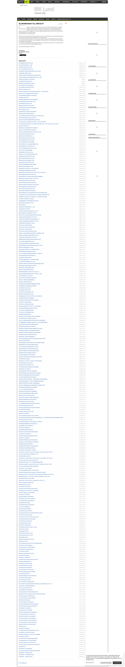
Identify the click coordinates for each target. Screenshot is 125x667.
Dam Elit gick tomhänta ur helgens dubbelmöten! (29, 397)
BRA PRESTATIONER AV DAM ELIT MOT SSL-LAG (29, 271)
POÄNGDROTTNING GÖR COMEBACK (26, 298)
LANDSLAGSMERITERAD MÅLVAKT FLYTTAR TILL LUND (30, 273)
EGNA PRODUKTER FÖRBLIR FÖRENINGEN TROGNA (29, 283)
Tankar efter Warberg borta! (24, 600)
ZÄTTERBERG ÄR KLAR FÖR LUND (26, 63)
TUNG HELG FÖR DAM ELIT (24, 340)
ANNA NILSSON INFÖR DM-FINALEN (26, 113)
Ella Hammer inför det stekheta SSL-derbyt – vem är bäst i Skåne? (32, 121)
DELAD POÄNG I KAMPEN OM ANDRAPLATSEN (28, 324)
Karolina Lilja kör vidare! (24, 529)
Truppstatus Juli (22, 646)
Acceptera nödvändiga (106, 662)
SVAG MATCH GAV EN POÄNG (25, 257)
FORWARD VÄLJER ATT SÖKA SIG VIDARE (27, 334)
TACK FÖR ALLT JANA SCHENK (25, 229)
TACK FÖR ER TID (22, 204)
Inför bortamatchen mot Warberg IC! (26, 602)
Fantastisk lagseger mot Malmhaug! (26, 496)
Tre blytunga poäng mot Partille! (25, 563)
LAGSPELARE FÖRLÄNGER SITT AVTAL (27, 223)
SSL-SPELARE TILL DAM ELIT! (25, 433)
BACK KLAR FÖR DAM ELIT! (24, 427)
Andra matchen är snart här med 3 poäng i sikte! (29, 516)
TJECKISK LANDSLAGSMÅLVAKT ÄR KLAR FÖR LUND (30, 131)
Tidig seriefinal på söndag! (24, 502)
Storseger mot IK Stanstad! (24, 494)
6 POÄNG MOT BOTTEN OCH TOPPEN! (26, 478)
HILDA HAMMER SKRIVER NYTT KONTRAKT (28, 95)
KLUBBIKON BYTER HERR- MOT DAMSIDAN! (28, 371)
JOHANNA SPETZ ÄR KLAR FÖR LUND (27, 156)
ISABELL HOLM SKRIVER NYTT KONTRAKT (27, 129)
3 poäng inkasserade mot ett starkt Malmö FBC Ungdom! (30, 512)
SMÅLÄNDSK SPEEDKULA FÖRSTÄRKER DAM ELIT (29, 330)
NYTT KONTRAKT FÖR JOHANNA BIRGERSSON (28, 144)
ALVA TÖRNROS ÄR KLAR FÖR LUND (26, 87)
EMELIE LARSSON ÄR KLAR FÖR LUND (27, 138)
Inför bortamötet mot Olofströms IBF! (26, 581)
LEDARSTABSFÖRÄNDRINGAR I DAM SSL (27, 170)
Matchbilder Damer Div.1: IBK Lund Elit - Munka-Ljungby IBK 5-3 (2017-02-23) (34, 476)
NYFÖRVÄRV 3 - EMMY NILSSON (25, 652)
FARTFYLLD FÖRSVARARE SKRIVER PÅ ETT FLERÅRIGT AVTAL (31, 233)
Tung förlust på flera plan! (24, 555)
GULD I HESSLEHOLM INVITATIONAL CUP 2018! (28, 346)
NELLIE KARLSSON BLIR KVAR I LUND (26, 134)
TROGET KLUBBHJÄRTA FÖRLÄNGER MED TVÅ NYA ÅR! (30, 356)
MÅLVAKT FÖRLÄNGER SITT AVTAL (26, 247)
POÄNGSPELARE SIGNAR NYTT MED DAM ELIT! (28, 446)
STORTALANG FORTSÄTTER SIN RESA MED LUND (29, 219)
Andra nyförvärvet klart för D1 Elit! (26, 533)
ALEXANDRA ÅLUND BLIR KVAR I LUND (27, 101)
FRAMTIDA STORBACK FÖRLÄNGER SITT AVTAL (29, 235)
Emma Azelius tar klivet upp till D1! (26, 589)
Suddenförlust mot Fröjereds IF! (25, 567)
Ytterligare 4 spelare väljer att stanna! (26, 539)
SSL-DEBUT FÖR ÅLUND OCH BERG (26, 198)
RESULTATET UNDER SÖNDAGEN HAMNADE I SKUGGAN (30, 328)
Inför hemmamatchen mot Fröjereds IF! (27, 614)
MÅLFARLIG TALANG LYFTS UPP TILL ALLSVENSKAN (30, 306)
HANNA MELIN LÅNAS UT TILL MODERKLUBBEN (29, 249)
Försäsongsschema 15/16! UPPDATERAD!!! (28, 640)
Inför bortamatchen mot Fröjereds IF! (26, 569)
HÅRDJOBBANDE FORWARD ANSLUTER (27, 251)
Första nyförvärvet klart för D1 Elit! (26, 535)
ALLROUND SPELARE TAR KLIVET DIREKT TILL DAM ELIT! (30, 421)
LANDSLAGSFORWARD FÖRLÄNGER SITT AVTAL (29, 243)
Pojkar (43, 1)
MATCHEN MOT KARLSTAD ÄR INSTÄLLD (27, 190)
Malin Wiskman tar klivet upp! (25, 525)
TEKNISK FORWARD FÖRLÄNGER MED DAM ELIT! (29, 350)
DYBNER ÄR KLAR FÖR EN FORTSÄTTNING (27, 111)
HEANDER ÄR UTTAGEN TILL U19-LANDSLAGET (29, 168)
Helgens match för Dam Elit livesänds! (27, 395)
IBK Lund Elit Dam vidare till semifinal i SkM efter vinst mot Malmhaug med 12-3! (35, 583)
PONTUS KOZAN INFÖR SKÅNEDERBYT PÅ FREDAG (29, 119)
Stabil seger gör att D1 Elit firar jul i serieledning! (28, 490)
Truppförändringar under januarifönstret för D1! (28, 559)
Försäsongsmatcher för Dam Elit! (25, 419)
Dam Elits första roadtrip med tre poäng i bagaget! (29, 407)
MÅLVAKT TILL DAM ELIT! (24, 413)
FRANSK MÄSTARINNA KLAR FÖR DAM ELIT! (28, 423)
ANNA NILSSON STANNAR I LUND (26, 136)
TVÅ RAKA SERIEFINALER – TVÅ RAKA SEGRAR (29, 259)
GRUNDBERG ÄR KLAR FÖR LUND (26, 152)
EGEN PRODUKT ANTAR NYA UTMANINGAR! (28, 391)
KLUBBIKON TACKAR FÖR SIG (25, 314)
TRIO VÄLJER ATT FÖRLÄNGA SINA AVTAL (27, 277)
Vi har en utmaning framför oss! (25, 587)
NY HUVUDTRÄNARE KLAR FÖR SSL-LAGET (28, 148)
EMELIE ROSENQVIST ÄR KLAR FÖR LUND (27, 186)
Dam (26, 1)
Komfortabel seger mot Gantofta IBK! (26, 504)
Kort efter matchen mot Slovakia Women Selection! (29, 644)
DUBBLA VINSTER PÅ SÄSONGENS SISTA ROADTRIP (29, 332)
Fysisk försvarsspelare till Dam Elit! (26, 405)
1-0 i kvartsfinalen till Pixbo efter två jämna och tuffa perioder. (31, 115)
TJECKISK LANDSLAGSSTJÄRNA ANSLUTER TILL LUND (30, 77)
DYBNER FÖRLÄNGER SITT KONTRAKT (27, 79)
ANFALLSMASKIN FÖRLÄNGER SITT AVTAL (28, 213)
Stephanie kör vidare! (23, 541)
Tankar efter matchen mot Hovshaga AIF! (27, 616)
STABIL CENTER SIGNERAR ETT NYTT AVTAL (28, 217)
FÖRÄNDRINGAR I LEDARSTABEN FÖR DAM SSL (29, 200)
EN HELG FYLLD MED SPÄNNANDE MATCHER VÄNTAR (30, 215)
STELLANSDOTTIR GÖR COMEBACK (26, 85)
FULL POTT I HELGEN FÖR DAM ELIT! (26, 389)
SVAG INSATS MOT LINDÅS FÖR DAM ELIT (27, 318)
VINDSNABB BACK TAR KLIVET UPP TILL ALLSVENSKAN (30, 296)
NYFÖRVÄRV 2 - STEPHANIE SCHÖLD (26, 654)
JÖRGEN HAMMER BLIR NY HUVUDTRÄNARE (28, 99)
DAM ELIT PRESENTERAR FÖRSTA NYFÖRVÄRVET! (29, 375)
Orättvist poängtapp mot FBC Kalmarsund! (27, 575)
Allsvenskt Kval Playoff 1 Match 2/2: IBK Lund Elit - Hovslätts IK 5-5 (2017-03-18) (35, 464)
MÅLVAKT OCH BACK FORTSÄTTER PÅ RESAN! (28, 431)
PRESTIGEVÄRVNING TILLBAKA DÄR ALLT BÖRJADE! (30, 373)
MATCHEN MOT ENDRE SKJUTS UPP (26, 202)
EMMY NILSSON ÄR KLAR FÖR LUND (26, 105)
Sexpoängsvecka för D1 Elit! (24, 484)
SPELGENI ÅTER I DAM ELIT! (24, 358)
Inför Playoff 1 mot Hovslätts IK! (25, 468)
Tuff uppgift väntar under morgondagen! (27, 518)
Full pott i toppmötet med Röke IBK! (26, 482)
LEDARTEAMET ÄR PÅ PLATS (25, 290)
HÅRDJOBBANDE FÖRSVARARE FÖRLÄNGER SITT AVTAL (31, 245)
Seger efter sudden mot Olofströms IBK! (27, 624)
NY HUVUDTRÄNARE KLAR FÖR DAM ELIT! (27, 377)
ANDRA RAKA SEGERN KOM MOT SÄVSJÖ (27, 265)
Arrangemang (65, 1)
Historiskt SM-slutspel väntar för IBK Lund (27, 117)
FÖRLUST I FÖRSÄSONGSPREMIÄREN (26, 279)
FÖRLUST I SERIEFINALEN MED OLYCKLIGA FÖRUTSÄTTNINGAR (32, 320)
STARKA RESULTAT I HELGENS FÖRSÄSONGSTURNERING (31, 176)
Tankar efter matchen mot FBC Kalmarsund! (28, 620)
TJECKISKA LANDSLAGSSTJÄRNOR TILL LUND (28, 211)
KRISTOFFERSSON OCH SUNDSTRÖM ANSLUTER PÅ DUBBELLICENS (33, 192)
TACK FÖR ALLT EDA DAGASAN (25, 225)
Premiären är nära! (22, 626)
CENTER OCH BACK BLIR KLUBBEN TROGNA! (28, 435)
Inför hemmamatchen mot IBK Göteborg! (27, 597)
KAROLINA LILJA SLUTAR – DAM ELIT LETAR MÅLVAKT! (30, 360)
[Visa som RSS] (66, 23)
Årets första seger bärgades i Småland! (27, 571)
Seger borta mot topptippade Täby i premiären (28, 93)
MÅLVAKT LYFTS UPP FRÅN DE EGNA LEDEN (28, 154)
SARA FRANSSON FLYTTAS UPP (25, 103)
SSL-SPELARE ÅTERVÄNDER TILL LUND (27, 261)
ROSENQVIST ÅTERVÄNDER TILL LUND (27, 206)
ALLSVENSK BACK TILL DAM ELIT (26, 275)
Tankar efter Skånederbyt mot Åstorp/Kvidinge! (28, 604)
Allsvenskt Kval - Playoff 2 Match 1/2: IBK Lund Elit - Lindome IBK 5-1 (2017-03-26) (35, 458)
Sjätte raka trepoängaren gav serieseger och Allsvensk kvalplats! (32, 472)
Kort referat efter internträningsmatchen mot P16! (29, 630)
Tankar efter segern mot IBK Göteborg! (27, 595)
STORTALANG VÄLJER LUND (25, 287)
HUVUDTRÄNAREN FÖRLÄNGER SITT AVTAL (28, 308)
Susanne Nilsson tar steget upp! (25, 520)
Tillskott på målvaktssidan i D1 (25, 561)
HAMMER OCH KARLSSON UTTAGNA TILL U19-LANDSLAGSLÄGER (33, 196)
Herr (31, 1)
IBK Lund (21, 1)
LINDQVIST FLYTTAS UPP (24, 125)
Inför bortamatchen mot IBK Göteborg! (27, 547)
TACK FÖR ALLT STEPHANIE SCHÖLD (26, 312)
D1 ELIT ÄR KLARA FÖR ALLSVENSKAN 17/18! (28, 454)
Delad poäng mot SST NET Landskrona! (27, 498)
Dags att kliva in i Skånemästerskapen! (27, 585)
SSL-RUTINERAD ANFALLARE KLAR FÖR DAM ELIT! (29, 403)
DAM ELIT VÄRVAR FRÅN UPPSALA (26, 269)
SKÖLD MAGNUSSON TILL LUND (25, 65)
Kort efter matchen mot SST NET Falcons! (27, 642)
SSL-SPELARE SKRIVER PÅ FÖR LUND (26, 241)
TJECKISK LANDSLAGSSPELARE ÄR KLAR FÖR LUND (30, 75)
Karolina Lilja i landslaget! (24, 628)
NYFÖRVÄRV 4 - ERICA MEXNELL (25, 648)
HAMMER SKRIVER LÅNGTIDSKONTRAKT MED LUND (30, 239)
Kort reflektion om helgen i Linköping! (26, 632)
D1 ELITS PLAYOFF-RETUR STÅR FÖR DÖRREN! (28, 466)
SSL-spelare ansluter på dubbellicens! (27, 500)
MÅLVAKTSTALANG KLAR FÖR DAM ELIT (27, 326)
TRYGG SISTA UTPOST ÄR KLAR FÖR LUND (28, 231)
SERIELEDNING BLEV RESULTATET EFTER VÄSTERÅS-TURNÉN (31, 342)
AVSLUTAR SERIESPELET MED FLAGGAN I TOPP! (29, 470)
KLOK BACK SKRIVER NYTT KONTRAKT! (27, 354)
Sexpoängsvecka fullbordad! (25, 508)
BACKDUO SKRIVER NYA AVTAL (25, 281)
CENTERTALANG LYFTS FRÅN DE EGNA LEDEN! (28, 348)
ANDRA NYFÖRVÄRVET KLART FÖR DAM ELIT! (28, 439)
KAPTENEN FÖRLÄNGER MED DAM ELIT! (27, 448)
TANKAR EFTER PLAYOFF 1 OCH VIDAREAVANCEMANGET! (31, 462)
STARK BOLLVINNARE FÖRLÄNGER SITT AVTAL (28, 221)
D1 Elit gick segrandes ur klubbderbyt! (27, 492)
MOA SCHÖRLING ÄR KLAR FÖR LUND (27, 188)
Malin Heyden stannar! (23, 537)
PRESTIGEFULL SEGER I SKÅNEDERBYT (27, 336)
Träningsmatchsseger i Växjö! (25, 523)
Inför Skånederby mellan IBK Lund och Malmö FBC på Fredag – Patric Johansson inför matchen (38, 123)
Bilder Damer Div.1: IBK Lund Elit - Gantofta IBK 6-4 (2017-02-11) (32, 480)
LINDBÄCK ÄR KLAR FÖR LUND (25, 67)
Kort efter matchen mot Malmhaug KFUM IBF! (28, 638)
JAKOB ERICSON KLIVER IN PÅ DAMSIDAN (27, 107)
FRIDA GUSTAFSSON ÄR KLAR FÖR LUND (27, 182)
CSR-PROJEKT (75, 1)
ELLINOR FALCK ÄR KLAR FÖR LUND (26, 162)
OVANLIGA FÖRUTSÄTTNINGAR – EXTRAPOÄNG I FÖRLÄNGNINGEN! (33, 379)
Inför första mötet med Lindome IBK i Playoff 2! (28, 460)
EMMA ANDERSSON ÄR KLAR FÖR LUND (27, 174)
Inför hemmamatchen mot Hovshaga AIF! (27, 618)
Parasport (57, 1)
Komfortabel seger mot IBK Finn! (25, 510)
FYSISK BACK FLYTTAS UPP (24, 208)
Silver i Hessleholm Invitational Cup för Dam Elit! (28, 415)
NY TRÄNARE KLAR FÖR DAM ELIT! (26, 425)
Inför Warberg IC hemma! (24, 551)
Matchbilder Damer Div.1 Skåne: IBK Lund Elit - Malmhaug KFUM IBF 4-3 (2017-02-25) (36, 474)
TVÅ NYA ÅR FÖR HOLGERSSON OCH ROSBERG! (29, 367)
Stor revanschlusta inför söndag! (25, 565)
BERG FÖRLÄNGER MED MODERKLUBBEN (27, 164)
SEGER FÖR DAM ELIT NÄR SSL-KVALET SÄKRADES (29, 316)
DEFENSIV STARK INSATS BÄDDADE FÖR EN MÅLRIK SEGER (31, 263)
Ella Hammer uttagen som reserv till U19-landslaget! (29, 634)
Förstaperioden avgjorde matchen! (26, 549)
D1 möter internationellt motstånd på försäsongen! (29, 650)
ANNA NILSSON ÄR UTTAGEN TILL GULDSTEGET (29, 184)
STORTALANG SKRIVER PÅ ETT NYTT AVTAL (28, 237)
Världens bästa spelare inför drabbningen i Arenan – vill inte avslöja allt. (33, 91)
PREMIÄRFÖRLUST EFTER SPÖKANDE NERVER (28, 344)
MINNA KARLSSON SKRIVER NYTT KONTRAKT (28, 127)
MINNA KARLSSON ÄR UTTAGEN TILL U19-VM (28, 178)
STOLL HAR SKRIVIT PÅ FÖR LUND (26, 69)
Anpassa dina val (90, 662)
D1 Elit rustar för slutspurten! (25, 486)
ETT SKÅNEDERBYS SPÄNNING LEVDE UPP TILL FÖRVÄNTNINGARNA (33, 322)
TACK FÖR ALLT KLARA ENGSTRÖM (26, 304)
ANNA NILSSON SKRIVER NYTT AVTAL (27, 83)
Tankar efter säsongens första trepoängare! (28, 612)
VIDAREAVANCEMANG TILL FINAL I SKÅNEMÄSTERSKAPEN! (31, 381)
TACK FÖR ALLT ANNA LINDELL (25, 302)
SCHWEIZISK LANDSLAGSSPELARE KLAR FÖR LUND (30, 71)
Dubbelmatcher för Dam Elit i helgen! (26, 401)
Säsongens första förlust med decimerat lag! (28, 488)
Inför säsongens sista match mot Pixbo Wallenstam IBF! (30, 543)
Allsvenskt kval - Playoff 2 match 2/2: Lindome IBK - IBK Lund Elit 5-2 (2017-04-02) (35, 452)
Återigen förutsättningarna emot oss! (26, 553)
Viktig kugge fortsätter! (23, 531)
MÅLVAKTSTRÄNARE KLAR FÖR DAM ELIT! (28, 399)
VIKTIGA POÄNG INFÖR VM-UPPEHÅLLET (27, 255)
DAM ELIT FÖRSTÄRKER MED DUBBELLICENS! (28, 393)
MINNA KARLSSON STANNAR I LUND (26, 160)
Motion (49, 1)
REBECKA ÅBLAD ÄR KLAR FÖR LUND (27, 146)
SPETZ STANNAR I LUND (24, 109)
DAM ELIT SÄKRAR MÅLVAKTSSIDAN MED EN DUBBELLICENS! (32, 385)
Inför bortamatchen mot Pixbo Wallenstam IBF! (28, 591)
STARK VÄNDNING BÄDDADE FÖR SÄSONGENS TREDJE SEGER (32, 338)
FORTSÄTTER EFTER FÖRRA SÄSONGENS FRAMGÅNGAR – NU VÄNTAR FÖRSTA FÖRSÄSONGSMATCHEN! (41, 417)
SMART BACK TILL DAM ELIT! (25, 369)
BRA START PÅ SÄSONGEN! (24, 409)
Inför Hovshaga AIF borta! (24, 573)
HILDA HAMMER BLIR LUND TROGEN (26, 142)
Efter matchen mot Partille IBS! (25, 608)
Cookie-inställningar (22, 662)
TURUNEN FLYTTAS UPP (24, 97)
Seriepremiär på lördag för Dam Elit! (26, 411)
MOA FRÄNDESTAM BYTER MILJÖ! (26, 429)
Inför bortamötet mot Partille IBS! (25, 610)
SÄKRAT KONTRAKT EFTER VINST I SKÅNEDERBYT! (29, 383)
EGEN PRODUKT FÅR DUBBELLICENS (26, 267)
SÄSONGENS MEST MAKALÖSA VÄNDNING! (28, 387)
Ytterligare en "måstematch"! (24, 557)
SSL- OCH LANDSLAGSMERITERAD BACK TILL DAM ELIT (30, 253)
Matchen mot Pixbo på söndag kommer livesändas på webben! (32, 593)
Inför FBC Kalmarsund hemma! (25, 577)
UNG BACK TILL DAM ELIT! (24, 437)
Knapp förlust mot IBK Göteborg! (25, 545)
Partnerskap (84, 1)
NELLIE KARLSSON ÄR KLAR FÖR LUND (27, 180)
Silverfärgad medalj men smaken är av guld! (28, 527)
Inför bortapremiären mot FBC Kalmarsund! (28, 622)
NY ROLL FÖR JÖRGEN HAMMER (25, 150)
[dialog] (104, 659)
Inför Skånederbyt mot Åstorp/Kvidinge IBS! (28, 606)
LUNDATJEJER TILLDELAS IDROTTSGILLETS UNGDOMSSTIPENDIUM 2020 (34, 194)
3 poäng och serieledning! (24, 506)
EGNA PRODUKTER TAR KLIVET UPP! (26, 364)
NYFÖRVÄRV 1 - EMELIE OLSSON (25, 656)
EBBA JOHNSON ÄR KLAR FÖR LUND (26, 158)
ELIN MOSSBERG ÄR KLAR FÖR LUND (26, 140)
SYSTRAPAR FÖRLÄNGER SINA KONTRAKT (28, 285)
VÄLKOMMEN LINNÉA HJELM (25, 73)
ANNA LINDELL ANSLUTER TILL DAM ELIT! (27, 450)
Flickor (37, 1)
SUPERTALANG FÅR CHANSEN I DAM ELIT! (27, 352)
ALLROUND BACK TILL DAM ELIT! (31, 24)
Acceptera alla (117, 662)
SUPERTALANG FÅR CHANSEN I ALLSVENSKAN (28, 300)
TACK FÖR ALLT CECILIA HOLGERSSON (27, 227)
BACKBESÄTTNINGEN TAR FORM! (26, 443)
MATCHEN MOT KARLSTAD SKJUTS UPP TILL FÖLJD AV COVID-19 (32, 172)
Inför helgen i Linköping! (24, 636)
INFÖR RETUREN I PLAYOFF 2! (25, 456)
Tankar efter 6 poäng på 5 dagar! (25, 514)
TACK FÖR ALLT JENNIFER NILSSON (26, 310)
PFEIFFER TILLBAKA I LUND (24, 89)
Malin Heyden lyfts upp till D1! (25, 579)
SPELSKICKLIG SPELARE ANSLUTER (26, 292)
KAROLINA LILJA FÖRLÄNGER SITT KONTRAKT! (28, 441)
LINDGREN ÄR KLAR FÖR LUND (25, 81)
